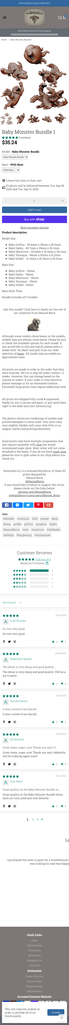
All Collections (34, 945)
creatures (23, 518)
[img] (11, 615)
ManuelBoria (11, 529)
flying (7, 524)
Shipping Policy (34, 986)
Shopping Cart (34, 960)
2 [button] (33, 819)
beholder (8, 518)
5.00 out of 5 (43, 559)
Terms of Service (35, 976)
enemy (45, 518)
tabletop (8, 535)
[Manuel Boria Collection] (35, 330)
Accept (56, 1012)
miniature (37, 529)
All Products (34, 950)
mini (25, 529)
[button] (10, 137)
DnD (35, 518)
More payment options (34, 227)
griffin (17, 524)
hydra (53, 524)
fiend (55, 518)
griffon (28, 524)
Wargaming (24, 535)
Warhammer (42, 535)
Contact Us (34, 965)
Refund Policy (34, 991)
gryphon (41, 524)
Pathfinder (53, 529)
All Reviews (34, 955)
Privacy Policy (34, 981)
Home (4, 39)
